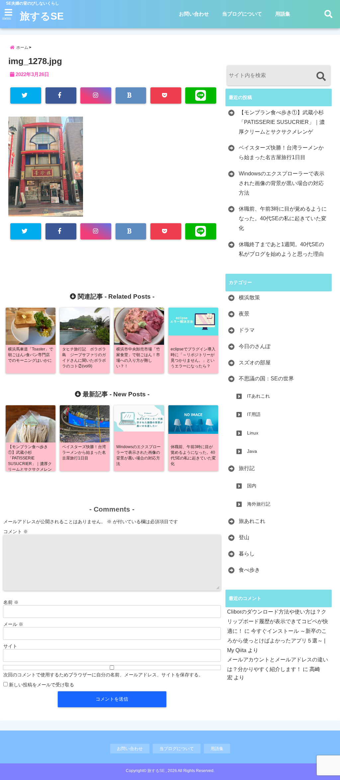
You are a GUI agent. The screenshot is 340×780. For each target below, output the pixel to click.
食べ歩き (249, 570)
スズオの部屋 (255, 362)
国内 (251, 485)
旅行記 (247, 468)
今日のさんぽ (255, 346)
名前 (11, 602)
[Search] (320, 76)
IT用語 (254, 414)
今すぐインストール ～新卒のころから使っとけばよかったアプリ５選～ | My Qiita (277, 640)
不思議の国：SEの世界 (266, 378)
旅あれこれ (252, 521)
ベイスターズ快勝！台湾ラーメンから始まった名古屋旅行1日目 (281, 152)
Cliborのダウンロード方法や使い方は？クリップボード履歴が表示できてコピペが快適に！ (277, 621)
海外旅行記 (258, 504)
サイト (10, 646)
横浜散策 (249, 297)
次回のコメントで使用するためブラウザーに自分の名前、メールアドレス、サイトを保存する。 (103, 674)
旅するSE (42, 16)
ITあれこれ (258, 396)
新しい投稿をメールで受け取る (41, 684)
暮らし (247, 553)
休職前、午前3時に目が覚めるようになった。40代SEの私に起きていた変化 (283, 218)
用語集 (282, 14)
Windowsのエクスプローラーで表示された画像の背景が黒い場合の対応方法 (281, 183)
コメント (15, 531)
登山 (244, 537)
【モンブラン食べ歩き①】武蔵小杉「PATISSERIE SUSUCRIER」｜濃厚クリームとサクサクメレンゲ (282, 122)
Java (252, 451)
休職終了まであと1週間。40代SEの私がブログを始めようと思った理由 (281, 249)
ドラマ (247, 330)
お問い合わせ (194, 14)
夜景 (244, 314)
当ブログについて (242, 14)
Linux (252, 433)
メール (13, 624)
